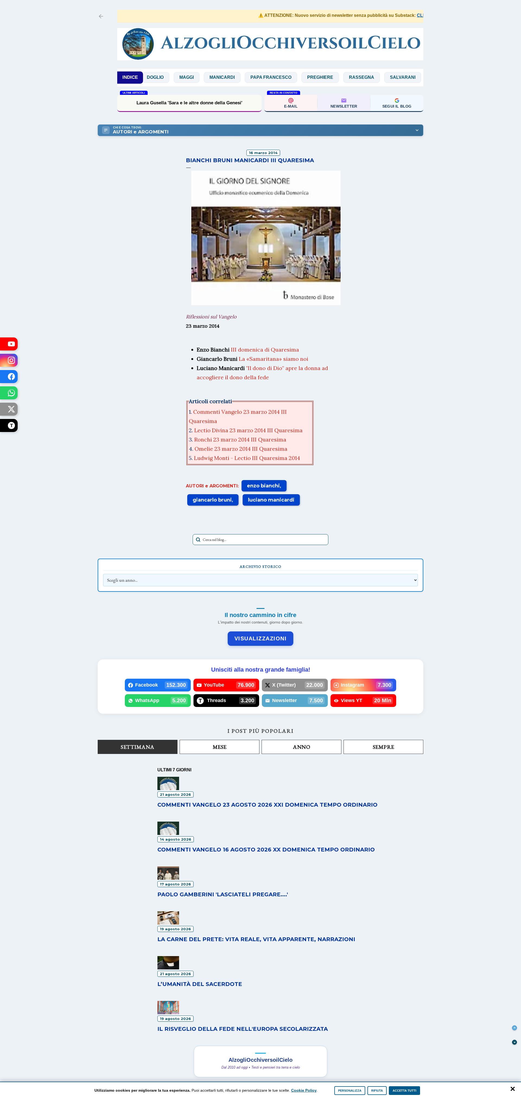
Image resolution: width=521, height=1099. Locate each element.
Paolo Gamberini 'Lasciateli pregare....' (222, 894)
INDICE (130, 77)
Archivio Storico (260, 566)
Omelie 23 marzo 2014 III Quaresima (242, 448)
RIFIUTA (377, 1090)
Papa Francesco (246, 77)
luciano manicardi (271, 500)
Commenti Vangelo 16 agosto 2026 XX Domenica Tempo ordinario (266, 849)
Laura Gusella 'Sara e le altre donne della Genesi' (189, 102)
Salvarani (378, 77)
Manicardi (197, 77)
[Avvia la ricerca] (198, 539)
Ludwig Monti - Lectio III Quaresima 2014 (247, 458)
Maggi (162, 77)
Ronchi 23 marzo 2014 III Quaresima (241, 439)
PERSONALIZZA (349, 1090)
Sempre (383, 746)
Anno (301, 746)
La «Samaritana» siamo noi (273, 358)
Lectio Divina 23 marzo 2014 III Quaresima (249, 430)
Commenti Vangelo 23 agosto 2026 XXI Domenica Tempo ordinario (267, 804)
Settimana (137, 746)
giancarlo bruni (212, 500)
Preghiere (296, 77)
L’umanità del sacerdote (199, 984)
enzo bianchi (263, 486)
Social (415, 77)
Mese (220, 746)
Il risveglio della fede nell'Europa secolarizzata (242, 1029)
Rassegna (337, 77)
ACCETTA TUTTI (404, 1090)
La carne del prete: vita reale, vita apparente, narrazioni (256, 939)
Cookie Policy (304, 1090)
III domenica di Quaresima (265, 349)
